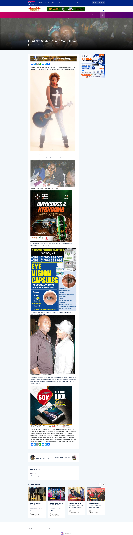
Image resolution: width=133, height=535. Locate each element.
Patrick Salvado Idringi (75, 503)
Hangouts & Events (81, 15)
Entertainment (45, 15)
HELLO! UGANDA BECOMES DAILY (62, 458)
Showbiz (54, 15)
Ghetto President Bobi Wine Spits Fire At (35, 504)
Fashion (92, 15)
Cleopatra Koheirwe (94, 503)
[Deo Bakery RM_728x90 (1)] (53, 58)
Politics (71, 15)
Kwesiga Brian (35, 514)
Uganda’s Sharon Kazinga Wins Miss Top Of (56, 504)
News (36, 15)
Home (30, 15)
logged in (32, 475)
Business (63, 15)
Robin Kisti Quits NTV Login (43, 458)
